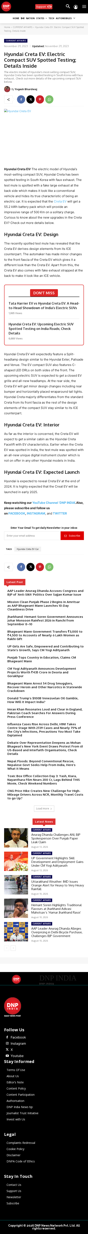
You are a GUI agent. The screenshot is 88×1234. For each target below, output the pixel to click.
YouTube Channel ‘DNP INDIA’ (53, 503)
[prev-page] (6, 948)
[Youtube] (7, 1056)
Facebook (18, 1037)
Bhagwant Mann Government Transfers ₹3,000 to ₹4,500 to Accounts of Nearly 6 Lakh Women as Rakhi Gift (44, 635)
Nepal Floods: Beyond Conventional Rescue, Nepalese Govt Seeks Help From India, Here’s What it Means (41, 765)
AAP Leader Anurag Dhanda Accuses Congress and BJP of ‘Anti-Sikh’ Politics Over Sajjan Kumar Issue (45, 592)
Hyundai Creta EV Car (28, 549)
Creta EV (60, 201)
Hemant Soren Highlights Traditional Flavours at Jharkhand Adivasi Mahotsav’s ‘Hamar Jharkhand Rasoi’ (56, 908)
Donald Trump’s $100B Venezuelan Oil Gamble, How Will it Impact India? (42, 700)
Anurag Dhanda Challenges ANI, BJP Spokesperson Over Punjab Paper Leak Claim (55, 838)
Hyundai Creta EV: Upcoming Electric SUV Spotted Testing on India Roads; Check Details (41, 328)
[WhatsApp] (49, 99)
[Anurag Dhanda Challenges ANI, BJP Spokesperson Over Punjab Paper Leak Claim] (16, 838)
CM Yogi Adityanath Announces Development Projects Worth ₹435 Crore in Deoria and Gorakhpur (41, 672)
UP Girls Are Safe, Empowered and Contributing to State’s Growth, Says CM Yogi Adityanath (45, 648)
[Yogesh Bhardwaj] (7, 89)
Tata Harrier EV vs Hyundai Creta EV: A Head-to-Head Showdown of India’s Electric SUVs (44, 305)
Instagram (18, 1043)
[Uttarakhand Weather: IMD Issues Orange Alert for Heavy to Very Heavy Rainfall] (16, 884)
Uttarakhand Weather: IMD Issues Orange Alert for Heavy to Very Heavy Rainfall (57, 885)
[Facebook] (21, 99)
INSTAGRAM (36, 513)
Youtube (17, 1055)
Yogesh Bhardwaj (26, 89)
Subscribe (74, 535)
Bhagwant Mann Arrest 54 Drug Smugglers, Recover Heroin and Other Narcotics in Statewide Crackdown (44, 687)
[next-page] (13, 948)
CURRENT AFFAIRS (22, 27)
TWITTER (60, 513)
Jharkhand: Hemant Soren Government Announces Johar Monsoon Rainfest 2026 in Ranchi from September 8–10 (45, 620)
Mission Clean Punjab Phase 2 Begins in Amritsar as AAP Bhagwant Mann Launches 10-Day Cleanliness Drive (43, 605)
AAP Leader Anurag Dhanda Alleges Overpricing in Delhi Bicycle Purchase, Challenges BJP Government (56, 932)
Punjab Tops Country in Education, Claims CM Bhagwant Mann (41, 659)
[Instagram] (7, 1044)
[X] (30, 99)
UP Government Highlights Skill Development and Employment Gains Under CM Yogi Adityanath (57, 861)
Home (7, 27)
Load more (42, 808)
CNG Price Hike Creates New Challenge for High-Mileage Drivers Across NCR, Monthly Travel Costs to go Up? (45, 794)
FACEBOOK (16, 513)
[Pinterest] (40, 99)
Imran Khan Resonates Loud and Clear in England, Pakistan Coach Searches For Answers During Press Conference (44, 713)
